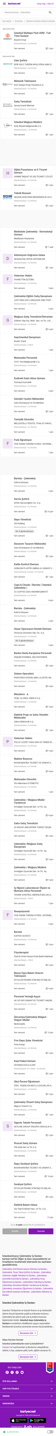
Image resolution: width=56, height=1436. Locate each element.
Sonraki (41, 1231)
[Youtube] (22, 1372)
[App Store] (18, 1420)
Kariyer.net (7, 1347)
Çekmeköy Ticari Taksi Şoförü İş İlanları (21, 1272)
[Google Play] (37, 1420)
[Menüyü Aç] (4, 4)
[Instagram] (17, 1372)
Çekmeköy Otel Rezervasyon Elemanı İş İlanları (24, 1269)
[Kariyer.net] (28, 1411)
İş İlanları (19, 21)
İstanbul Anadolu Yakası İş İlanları (40, 21)
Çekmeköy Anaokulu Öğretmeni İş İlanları (22, 1288)
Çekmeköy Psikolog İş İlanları (37, 1282)
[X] (12, 1372)
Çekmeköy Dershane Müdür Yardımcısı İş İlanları (25, 1285)
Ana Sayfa (6, 21)
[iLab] (28, 1426)
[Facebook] (7, 1372)
